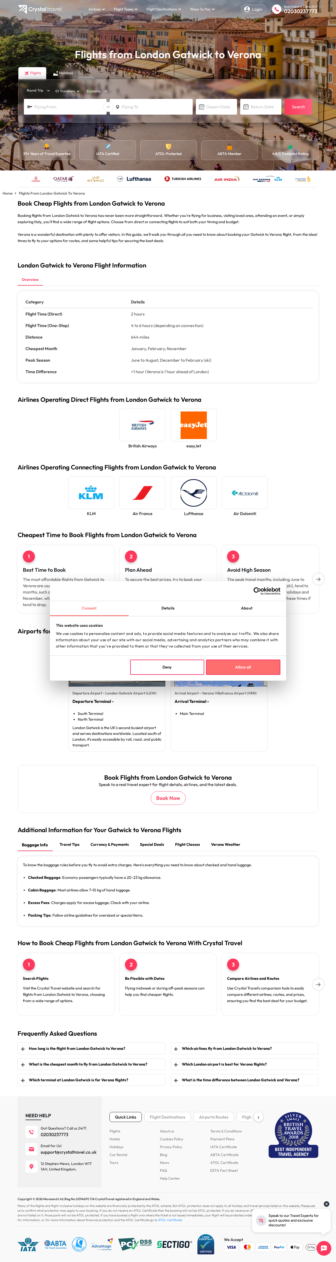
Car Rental (118, 1154)
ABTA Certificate (224, 1154)
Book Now (168, 798)
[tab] (30, 280)
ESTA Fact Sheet (224, 1170)
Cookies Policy (171, 1139)
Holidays (116, 1147)
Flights (114, 1131)
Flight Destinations (161, 9)
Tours (113, 1162)
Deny (167, 667)
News (164, 1162)
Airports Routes (213, 1117)
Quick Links (125, 1117)
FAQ (163, 1170)
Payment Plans (222, 1139)
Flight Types (123, 9)
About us (167, 1131)
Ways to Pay (200, 9)
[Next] (318, 579)
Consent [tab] (89, 608)
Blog (163, 1154)
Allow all (243, 667)
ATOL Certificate (224, 1162)
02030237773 (300, 11)
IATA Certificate (223, 1147)
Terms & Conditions (226, 1131)
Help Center (170, 1178)
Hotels (114, 1139)
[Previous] (17, 579)
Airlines (94, 9)
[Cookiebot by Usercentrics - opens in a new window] (257, 591)
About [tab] (247, 608)
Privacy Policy (171, 1147)
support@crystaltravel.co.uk (69, 1152)
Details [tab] (168, 608)
